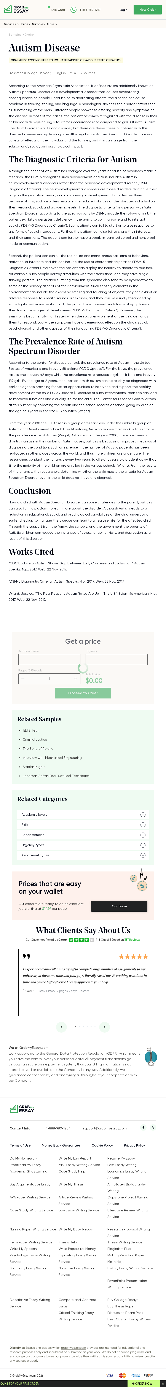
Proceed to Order (83, 693)
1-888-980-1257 (90, 9)
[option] (85, 972)
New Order (148, 9)
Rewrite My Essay (121, 1158)
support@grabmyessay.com (101, 1128)
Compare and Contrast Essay (77, 1303)
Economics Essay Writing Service (127, 1174)
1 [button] (75, 1026)
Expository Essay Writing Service (78, 1258)
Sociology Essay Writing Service (28, 1271)
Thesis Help (68, 1242)
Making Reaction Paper (125, 1255)
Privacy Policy (134, 1145)
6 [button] (95, 1026)
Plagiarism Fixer (119, 1249)
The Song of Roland (38, 749)
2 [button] (79, 1026)
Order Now (143, 1383)
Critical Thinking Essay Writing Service (76, 1316)
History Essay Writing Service (130, 1268)
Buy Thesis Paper (121, 1306)
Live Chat (58, 9)
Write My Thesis (71, 1184)
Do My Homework (23, 1158)
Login (123, 9)
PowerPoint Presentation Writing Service (127, 1284)
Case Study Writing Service (31, 1210)
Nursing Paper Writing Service (33, 1229)
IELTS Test (30, 730)
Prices (25, 24)
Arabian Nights (34, 767)
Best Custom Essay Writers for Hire (129, 1322)
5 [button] (91, 1026)
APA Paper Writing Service (30, 1197)
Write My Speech (23, 1249)
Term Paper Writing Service (31, 1242)
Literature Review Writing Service (127, 1213)
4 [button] (87, 1026)
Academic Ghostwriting (28, 1171)
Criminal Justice (35, 740)
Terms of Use (20, 1145)
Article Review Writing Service (76, 1200)
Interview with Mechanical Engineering (52, 758)
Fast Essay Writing (122, 1165)
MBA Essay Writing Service (79, 1165)
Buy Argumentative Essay (30, 1184)
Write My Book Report (76, 1229)
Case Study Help (72, 1171)
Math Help (115, 1262)
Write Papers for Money (77, 1249)
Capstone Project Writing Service (127, 1200)
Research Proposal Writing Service (128, 1232)
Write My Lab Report (75, 1158)
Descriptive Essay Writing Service (30, 1303)
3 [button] (83, 1026)
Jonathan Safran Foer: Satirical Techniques (56, 776)
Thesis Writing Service (124, 1242)
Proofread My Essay (25, 1165)
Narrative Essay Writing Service (77, 1271)
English (30, 34)
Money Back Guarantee (61, 1145)
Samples (38, 24)
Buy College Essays (122, 1300)
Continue (119, 906)
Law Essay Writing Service (79, 1210)
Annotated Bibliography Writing (126, 1187)
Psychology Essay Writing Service (30, 1258)
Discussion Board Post (125, 1313)
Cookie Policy (102, 1145)
